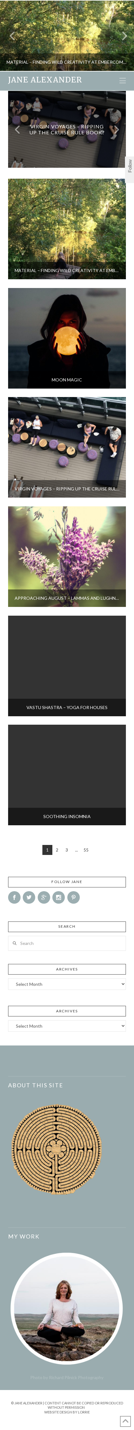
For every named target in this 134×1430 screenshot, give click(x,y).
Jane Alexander (45, 80)
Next (121, 36)
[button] (122, 80)
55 (86, 849)
